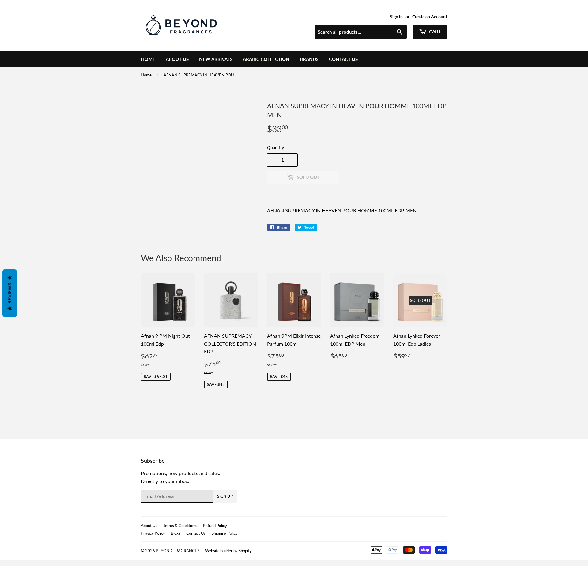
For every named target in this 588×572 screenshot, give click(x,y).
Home (148, 59)
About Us (177, 59)
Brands (309, 59)
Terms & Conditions (180, 525)
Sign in (396, 16)
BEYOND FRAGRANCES (177, 550)
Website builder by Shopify (228, 550)
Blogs (175, 533)
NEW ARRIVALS (215, 59)
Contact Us (343, 59)
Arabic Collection (266, 59)
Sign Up (225, 496)
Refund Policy (215, 525)
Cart (434, 31)
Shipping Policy (225, 533)
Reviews (9, 293)
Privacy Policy (153, 533)
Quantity (275, 147)
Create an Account (429, 16)
